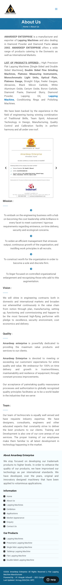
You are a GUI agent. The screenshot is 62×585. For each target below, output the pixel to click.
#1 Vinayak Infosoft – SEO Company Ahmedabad (36, 577)
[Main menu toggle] (56, 9)
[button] (5, 168)
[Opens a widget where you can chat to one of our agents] (51, 580)
